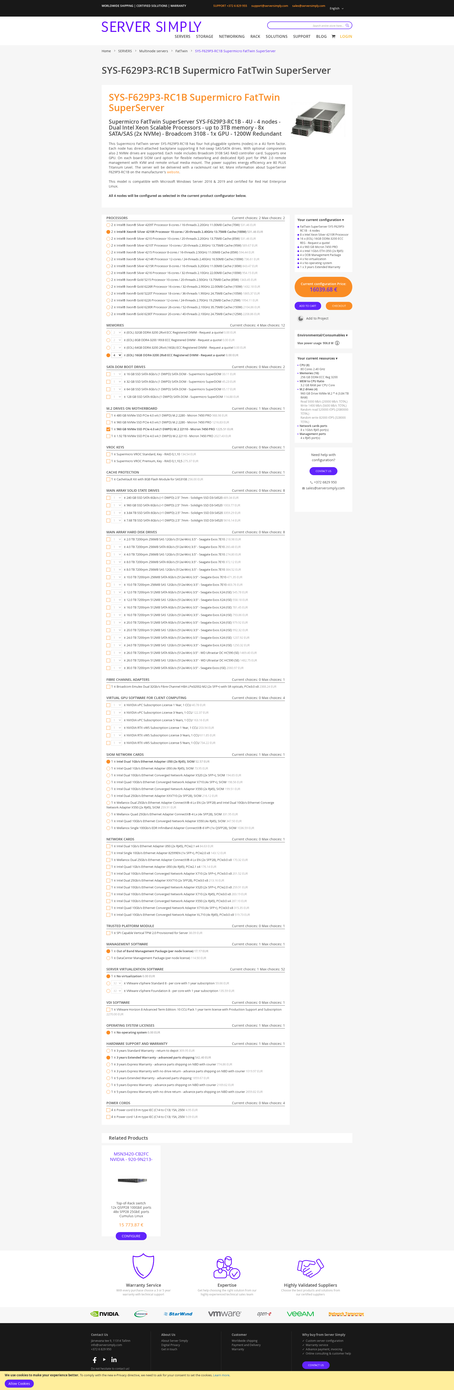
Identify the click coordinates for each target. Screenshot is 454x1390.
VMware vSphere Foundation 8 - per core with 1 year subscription (180, 991)
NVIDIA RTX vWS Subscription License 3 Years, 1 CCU (171, 735)
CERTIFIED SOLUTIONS (151, 6)
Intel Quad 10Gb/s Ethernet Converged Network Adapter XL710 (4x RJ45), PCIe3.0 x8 (183, 914)
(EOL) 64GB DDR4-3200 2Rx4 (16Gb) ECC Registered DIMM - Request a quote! (186, 347)
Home (107, 51)
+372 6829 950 (325, 482)
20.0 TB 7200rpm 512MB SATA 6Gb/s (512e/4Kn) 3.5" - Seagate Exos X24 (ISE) (187, 622)
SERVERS (125, 51)
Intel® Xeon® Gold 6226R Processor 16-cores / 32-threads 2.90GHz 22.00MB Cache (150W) (188, 286)
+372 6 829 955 (237, 6)
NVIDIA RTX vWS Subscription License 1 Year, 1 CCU (170, 727)
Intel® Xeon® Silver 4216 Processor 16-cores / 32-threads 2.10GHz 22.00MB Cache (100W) (187, 273)
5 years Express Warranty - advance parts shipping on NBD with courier (175, 1085)
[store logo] (151, 27)
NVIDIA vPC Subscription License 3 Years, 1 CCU (168, 712)
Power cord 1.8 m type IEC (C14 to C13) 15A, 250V (157, 1117)
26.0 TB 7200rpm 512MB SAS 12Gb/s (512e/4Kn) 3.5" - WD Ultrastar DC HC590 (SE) (192, 660)
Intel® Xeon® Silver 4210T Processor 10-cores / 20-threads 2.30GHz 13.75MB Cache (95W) (187, 245)
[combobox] (309, 25)
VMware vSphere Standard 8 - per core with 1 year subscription (178, 983)
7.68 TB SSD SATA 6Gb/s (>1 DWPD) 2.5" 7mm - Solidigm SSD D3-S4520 (183, 520)
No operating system (138, 1032)
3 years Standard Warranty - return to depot (156, 1050)
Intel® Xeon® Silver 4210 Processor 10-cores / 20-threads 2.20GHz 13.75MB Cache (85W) (186, 238)
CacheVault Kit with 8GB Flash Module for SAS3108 (160, 479)
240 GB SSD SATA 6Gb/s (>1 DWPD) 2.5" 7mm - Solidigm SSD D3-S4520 (183, 497)
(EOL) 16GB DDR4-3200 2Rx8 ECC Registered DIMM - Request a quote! (182, 355)
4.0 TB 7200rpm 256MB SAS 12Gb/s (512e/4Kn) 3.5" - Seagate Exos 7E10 (184, 554)
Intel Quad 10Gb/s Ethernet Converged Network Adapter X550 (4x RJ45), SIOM (179, 821)
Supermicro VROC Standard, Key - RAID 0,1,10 (156, 454)
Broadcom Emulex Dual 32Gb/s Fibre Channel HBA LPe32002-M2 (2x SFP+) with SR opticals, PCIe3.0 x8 (196, 686)
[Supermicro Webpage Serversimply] (140, 1316)
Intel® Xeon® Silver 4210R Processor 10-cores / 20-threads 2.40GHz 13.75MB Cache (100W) (190, 232)
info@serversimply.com (106, 1345)
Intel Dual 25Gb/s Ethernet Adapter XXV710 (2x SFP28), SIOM (167, 796)
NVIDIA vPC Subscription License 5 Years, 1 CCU (168, 720)
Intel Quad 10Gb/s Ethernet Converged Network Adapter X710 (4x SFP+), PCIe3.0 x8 (183, 908)
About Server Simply (174, 1340)
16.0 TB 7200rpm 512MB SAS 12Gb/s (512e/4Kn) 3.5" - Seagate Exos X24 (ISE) (187, 615)
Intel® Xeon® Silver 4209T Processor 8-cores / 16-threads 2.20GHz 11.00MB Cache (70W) (186, 225)
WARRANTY (178, 6)
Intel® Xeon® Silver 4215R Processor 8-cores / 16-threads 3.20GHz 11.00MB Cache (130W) (187, 266)
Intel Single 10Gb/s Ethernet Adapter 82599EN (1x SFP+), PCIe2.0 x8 (171, 853)
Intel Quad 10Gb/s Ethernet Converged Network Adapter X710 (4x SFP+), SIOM (180, 782)
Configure (131, 1236)
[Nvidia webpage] (105, 1316)
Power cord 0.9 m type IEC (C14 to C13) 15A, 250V (157, 1110)
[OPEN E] (264, 1316)
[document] (227, 1380)
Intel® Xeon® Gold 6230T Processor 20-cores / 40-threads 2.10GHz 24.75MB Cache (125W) (188, 314)
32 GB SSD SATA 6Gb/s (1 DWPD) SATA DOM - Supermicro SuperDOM (181, 381)
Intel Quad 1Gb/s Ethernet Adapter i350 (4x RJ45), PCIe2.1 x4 (166, 866)
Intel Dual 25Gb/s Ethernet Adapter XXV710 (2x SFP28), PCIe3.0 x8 (170, 880)
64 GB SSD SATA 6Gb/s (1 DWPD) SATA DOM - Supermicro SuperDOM (181, 389)
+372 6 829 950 (101, 1349)
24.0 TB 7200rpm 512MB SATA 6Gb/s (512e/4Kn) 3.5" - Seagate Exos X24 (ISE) (188, 637)
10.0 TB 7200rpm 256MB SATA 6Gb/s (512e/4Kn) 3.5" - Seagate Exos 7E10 (184, 577)
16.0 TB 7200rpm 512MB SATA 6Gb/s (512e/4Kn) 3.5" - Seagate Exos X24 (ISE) (187, 607)
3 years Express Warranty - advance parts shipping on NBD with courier (174, 1064)
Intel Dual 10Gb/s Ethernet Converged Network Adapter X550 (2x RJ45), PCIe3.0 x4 (182, 901)
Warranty (238, 1349)
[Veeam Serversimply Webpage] (300, 1316)
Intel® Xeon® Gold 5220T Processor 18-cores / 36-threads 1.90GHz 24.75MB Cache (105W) (188, 293)
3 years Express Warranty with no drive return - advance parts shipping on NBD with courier (190, 1071)
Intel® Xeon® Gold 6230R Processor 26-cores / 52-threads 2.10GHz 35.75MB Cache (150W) (188, 307)
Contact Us (323, 471)
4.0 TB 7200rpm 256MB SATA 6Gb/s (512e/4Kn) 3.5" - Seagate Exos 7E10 (184, 547)
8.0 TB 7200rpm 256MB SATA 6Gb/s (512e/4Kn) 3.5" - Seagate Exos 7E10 (184, 562)
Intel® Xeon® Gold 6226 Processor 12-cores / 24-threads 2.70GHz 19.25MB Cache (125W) (187, 300)
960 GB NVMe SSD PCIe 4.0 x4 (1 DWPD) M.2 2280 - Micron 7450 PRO (173, 422)
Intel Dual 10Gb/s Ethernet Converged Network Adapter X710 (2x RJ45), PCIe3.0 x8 (182, 894)
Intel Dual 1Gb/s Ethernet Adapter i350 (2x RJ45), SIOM (163, 761)
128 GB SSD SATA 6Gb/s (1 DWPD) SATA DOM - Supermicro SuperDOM (183, 397)
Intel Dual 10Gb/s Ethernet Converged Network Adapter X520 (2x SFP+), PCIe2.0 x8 (182, 887)
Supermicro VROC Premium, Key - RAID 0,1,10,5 (157, 461)
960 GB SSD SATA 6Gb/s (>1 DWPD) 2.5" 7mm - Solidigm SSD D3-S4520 (183, 505)
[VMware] (224, 1316)
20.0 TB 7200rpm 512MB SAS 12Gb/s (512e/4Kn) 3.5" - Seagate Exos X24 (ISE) (187, 630)
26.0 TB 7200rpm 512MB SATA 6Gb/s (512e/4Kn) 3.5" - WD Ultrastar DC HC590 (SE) (192, 653)
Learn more (221, 1375)
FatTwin (182, 51)
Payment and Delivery (246, 1345)
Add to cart (308, 305)
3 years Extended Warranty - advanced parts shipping (164, 1057)
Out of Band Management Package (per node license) (162, 951)
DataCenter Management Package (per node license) (161, 958)
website (173, 172)
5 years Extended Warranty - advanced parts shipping (163, 1078)
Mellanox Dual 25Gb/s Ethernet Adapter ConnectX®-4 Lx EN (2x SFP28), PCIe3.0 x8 (182, 860)
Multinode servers (154, 51)
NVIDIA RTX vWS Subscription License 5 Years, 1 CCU (171, 743)
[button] (337, 8)
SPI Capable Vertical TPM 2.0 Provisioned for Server (159, 933)
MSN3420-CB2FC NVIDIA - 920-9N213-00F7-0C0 (131, 1156)
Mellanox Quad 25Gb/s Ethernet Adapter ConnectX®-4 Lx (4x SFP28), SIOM (177, 814)
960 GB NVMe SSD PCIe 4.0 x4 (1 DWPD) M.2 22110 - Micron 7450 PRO (175, 429)
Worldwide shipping (245, 1340)
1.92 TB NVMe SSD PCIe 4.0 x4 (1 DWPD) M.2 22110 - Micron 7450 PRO (174, 436)
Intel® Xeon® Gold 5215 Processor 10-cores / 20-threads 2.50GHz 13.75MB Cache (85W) (187, 280)
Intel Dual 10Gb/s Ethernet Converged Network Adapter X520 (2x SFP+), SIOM (179, 775)
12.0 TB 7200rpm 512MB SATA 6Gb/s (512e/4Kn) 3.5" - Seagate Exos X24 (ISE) (187, 592)
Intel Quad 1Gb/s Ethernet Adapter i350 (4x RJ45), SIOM (162, 768)
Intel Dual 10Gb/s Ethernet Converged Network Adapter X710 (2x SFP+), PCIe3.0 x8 (182, 873)
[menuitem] (182, 36)
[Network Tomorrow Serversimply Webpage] (346, 1316)
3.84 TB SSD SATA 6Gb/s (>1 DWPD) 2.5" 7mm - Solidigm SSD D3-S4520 (183, 513)
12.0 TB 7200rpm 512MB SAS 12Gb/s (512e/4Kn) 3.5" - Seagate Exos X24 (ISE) (187, 600)
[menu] (251, 36)
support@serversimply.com (269, 6)
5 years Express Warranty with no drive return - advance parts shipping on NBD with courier (190, 1092)
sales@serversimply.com (308, 6)
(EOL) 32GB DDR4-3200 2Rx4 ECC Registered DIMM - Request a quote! (181, 332)
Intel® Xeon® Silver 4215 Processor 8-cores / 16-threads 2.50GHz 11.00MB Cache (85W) (185, 252)
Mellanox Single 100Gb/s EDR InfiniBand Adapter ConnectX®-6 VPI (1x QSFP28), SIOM (185, 828)
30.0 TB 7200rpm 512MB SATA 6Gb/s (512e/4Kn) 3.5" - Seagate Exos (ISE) (185, 668)
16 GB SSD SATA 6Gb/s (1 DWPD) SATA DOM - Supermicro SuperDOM (181, 374)
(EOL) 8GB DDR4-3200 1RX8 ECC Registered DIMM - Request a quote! (181, 340)
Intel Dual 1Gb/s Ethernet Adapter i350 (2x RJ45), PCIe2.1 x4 (165, 846)
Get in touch (169, 1349)
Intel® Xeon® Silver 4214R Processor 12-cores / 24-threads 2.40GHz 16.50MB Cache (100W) (188, 259)
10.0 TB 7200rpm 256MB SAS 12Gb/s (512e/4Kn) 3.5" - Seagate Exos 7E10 (185, 584)
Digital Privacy (170, 1345)
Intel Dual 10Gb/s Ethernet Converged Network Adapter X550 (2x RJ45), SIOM (178, 789)
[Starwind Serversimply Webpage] (178, 1316)
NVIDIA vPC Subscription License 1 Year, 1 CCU (166, 705)
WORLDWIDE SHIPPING (117, 6)
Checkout (339, 305)
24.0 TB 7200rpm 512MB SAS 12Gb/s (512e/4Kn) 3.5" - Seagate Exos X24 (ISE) (188, 645)
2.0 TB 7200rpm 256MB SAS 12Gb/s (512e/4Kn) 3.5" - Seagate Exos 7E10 (184, 539)
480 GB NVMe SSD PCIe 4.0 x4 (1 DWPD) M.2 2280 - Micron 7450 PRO (172, 415)
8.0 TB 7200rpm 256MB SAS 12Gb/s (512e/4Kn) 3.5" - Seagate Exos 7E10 (184, 569)
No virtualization (136, 976)
